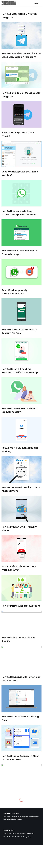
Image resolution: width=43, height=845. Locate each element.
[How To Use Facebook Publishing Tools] (22, 738)
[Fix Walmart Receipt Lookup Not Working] (22, 469)
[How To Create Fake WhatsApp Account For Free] (22, 351)
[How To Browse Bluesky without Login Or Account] (22, 430)
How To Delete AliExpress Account (21, 605)
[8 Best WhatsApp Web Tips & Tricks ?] (22, 154)
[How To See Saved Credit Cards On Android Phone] (22, 509)
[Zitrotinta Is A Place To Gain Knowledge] (9, 3)
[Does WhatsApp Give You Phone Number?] (22, 193)
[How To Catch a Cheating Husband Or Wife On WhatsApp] (22, 390)
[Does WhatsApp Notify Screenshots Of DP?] (22, 311)
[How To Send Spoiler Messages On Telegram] (22, 114)
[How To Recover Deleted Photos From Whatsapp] (22, 272)
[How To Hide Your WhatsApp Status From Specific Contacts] (22, 232)
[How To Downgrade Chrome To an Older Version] (22, 698)
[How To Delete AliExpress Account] (22, 622)
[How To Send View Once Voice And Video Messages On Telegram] (22, 75)
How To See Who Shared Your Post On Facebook (19, 833)
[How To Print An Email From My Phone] (22, 548)
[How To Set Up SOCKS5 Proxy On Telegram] (22, 35)
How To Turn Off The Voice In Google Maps (18, 837)
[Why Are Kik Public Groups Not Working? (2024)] (22, 588)
